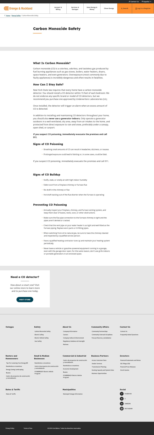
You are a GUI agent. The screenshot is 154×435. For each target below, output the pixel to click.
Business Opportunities (99, 373)
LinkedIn (128, 404)
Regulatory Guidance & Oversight (74, 341)
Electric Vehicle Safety (42, 338)
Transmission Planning (99, 367)
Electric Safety (39, 335)
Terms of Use (28, 428)
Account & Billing (58, 8)
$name (8, 373)
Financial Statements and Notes (130, 360)
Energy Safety (16, 16)
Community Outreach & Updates (102, 335)
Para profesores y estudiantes (101, 338)
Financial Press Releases (128, 367)
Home (8, 16)
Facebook (128, 394)
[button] (146, 2)
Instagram (128, 409)
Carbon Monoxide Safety (43, 331)
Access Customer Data (99, 360)
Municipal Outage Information (73, 394)
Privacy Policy (10, 428)
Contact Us (135, 1)
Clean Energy (109, 8)
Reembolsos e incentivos (14, 366)
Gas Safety (38, 341)
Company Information (70, 331)
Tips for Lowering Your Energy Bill (17, 363)
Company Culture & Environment (73, 338)
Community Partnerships (100, 331)
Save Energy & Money (92, 8)
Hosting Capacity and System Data (103, 370)
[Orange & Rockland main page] (16, 8)
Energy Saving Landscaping (14, 369)
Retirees (65, 344)
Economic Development (70, 369)
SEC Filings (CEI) (125, 364)
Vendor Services (97, 364)
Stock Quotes (124, 370)
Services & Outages (75, 8)
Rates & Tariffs (11, 394)
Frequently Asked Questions (129, 335)
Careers (65, 335)
